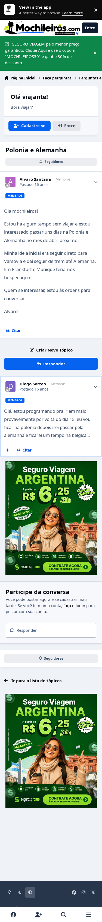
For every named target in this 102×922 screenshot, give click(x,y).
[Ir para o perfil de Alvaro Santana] (10, 182)
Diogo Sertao (33, 383)
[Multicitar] (7, 450)
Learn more (11, 9)
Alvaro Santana (35, 179)
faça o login (74, 605)
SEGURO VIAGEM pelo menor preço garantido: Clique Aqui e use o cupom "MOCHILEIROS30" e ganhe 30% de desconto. (42, 53)
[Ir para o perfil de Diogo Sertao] (10, 386)
